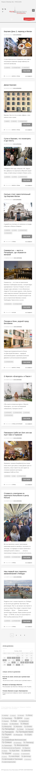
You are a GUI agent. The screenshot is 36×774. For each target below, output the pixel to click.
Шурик (8, 753)
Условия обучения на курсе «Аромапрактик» (15, 691)
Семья (8, 742)
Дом (27, 718)
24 (27, 662)
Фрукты (27, 748)
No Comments (28, 76)
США (29, 735)
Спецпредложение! (29, 19)
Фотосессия (9, 415)
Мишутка (7, 726)
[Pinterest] (2, 11)
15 (18, 660)
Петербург (8, 303)
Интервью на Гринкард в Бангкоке (12, 684)
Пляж (21, 729)
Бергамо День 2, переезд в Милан (18, 31)
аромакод (17, 753)
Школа (27, 751)
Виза (30, 715)
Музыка (19, 726)
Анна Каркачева (17, 34)
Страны (18, 76)
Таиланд (29, 742)
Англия (22, 715)
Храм (5, 750)
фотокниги (28, 759)
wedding (6, 715)
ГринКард (8, 718)
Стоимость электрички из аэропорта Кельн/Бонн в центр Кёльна (16, 495)
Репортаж (19, 735)
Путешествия (16, 67)
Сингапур (18, 742)
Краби (5, 724)
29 (18, 665)
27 (9, 665)
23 (22, 662)
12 (4, 660)
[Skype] (5, 9)
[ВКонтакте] (2, 9)
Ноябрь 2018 (18, 651)
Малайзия (15, 724)
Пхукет (8, 735)
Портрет (30, 729)
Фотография (19, 423)
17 (27, 660)
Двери (7, 121)
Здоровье (24, 721)
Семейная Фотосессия (15, 740)
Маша (25, 724)
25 (31, 662)
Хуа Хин (15, 751)
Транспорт (26, 67)
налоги (4, 756)
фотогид (27, 412)
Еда (14, 476)
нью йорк (15, 756)
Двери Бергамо (10, 85)
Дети (19, 718)
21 (13, 662)
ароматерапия (26, 753)
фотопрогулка (9, 762)
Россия (14, 312)
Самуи (6, 737)
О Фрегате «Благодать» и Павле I (17, 376)
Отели (14, 176)
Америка (13, 715)
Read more (26, 71)
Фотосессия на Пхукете (12, 748)
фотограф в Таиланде (13, 759)
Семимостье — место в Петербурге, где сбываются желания (15, 252)
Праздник (9, 732)
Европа (8, 67)
